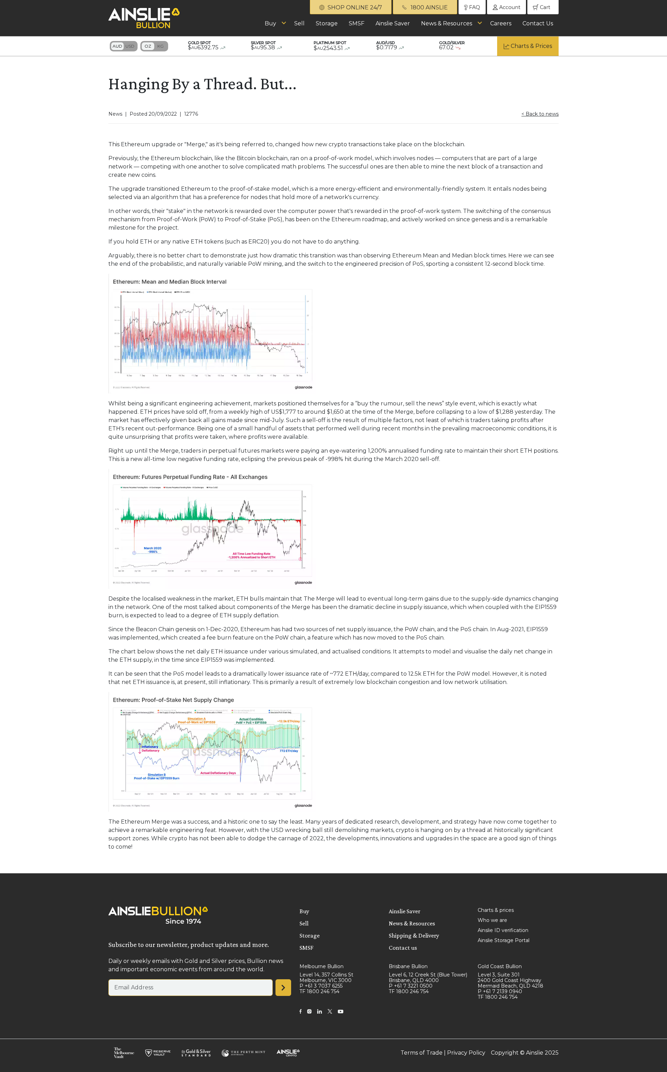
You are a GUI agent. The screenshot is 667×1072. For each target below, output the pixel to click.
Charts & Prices (531, 46)
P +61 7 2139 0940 (500, 991)
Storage (327, 23)
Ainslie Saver (393, 23)
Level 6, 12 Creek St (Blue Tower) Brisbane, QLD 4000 (428, 977)
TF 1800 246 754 (319, 991)
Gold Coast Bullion (500, 966)
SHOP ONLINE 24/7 (354, 7)
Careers (500, 23)
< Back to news (540, 114)
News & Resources (446, 23)
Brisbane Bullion (408, 966)
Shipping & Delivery (414, 935)
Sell (299, 23)
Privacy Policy (466, 1052)
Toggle (124, 46)
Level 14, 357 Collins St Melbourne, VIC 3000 (326, 977)
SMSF (356, 23)
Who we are (492, 920)
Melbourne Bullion (321, 966)
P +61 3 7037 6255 (321, 986)
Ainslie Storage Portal (503, 940)
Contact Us (537, 23)
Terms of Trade (422, 1052)
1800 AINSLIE (428, 7)
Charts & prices (496, 910)
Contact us (403, 947)
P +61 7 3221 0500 (411, 986)
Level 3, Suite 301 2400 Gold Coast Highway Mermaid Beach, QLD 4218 (510, 980)
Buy (270, 23)
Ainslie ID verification (503, 930)
